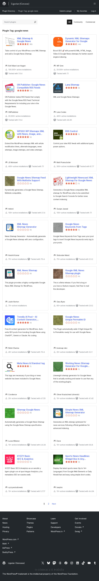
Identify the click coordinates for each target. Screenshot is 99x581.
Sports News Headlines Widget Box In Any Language (77, 457)
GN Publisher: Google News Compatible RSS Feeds (31, 86)
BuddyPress (9, 552)
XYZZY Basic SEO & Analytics (25, 457)
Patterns (30, 531)
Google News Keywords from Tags (76, 225)
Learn (53, 518)
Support (54, 523)
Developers (56, 527)
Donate (79, 527)
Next (54, 504)
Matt (5, 543)
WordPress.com (10, 539)
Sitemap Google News (28, 409)
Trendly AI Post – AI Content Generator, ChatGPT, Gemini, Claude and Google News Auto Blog (30, 318)
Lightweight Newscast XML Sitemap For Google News (79, 179)
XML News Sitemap (27, 270)
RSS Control (71, 131)
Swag (78, 531)
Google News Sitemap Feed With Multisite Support (31, 179)
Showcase (31, 518)
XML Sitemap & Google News (25, 39)
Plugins (30, 527)
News (4, 523)
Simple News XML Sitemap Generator (75, 411)
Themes (30, 523)
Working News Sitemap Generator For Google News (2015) (77, 365)
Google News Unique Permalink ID (75, 318)
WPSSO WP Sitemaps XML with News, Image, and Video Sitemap (30, 132)
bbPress (7, 548)
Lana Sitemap (72, 84)
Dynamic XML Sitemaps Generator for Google (77, 39)
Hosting (5, 527)
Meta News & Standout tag (31, 363)
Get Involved (80, 518)
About (5, 518)
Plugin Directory (8, 11)
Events (78, 523)
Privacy (5, 531)
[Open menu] (95, 3)
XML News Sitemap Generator (27, 225)
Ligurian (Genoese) (16, 563)
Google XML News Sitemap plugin (74, 271)
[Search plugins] (35, 22)
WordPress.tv (58, 531)
